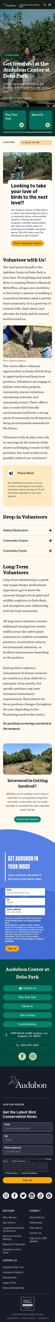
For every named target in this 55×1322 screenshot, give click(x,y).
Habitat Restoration (15, 530)
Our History (9, 1222)
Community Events (15, 551)
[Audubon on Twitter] (23, 1195)
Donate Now (9, 1277)
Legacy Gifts (9, 1282)
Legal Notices (12, 1318)
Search (44, 4)
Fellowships (35, 1222)
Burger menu (49, 4)
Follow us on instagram (33, 1056)
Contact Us (29, 988)
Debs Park (13, 55)
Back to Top (32, 142)
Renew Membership (13, 1287)
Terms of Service (33, 920)
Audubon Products (13, 1272)
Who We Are (9, 1217)
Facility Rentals (27, 1024)
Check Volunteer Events (27, 243)
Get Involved (27, 1015)
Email (9, 890)
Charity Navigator (27, 1302)
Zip (8, 899)
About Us (37, 114)
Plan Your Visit (11, 116)
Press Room (35, 1227)
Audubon (27, 1082)
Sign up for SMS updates (38, 1240)
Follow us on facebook (22, 1056)
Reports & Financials (14, 1244)
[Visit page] (27, 168)
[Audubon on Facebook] (14, 1195)
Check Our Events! (27, 819)
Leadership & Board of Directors (13, 1229)
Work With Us (36, 1217)
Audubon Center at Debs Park (29, 6)
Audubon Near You (13, 1267)
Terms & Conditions (29, 1173)
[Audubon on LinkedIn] (32, 1195)
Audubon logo (9, 5)
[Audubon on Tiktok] (40, 1195)
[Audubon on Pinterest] (49, 1195)
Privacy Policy (27, 939)
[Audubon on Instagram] (6, 1195)
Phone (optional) (14, 909)
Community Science (15, 540)
